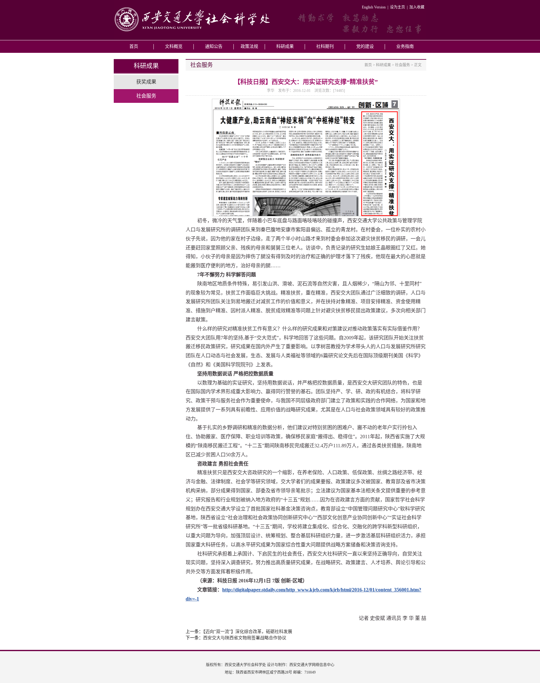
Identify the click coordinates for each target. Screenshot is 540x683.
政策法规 (249, 46)
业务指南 (405, 46)
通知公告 (213, 46)
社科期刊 (325, 46)
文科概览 (173, 46)
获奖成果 (146, 81)
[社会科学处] (192, 30)
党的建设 (365, 46)
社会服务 (146, 95)
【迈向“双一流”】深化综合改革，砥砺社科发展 (247, 631)
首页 (133, 46)
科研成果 (285, 46)
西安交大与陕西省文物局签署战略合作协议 (244, 637)
